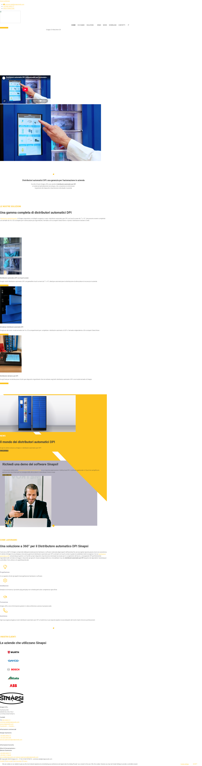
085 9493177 (6, 720)
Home (73, 25)
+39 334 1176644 (5, 755)
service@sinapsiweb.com (8, 757)
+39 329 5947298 (5, 737)
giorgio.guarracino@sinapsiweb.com (11, 739)
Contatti (122, 25)
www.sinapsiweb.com (6, 724)
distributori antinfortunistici (9, 218)
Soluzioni (90, 25)
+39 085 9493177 (5, 735)
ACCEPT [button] (195, 764)
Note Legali (8, 761)
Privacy (25, 761)
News (105, 25)
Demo (99, 25)
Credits (2, 761)
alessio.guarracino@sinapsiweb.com (27, 757)
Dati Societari (17, 761)
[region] (53, 100)
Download (112, 25)
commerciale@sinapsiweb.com (9, 722)
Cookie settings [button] (185, 764)
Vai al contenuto (5, 1)
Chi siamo (81, 25)
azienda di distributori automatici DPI (29, 470)
